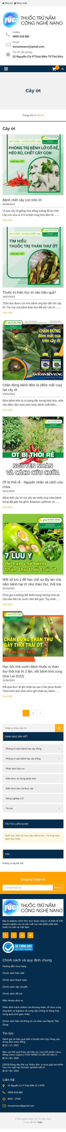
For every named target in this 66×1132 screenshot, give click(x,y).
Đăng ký (9, 3)
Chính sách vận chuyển (15, 986)
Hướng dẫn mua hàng (14, 966)
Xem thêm (8, 220)
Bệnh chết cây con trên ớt (22, 200)
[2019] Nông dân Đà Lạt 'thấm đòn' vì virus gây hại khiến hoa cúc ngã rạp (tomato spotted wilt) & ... (33, 1066)
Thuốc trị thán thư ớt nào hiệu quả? (29, 292)
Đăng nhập (22, 3)
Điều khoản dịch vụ (13, 1000)
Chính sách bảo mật (13, 973)
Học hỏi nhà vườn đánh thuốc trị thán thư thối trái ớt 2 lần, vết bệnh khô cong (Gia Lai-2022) (32, 671)
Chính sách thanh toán (15, 980)
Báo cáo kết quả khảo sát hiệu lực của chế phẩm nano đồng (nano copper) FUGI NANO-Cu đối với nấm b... (32, 1053)
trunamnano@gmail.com (28, 46)
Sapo (39, 1122)
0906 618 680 (21, 36)
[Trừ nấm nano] (33, 20)
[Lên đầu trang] (54, 1126)
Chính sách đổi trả (12, 993)
